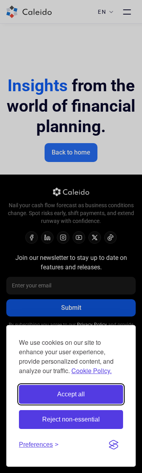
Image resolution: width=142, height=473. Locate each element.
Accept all (71, 394)
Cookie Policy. (91, 370)
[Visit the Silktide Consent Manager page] (113, 444)
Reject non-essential (71, 419)
